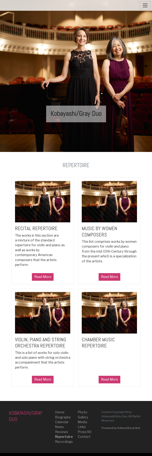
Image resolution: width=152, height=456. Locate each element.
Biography (63, 417)
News (59, 427)
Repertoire (64, 437)
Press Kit (85, 432)
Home (59, 412)
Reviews (61, 432)
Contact (84, 437)
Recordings (64, 442)
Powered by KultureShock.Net (120, 428)
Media (82, 422)
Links (82, 427)
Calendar (62, 422)
